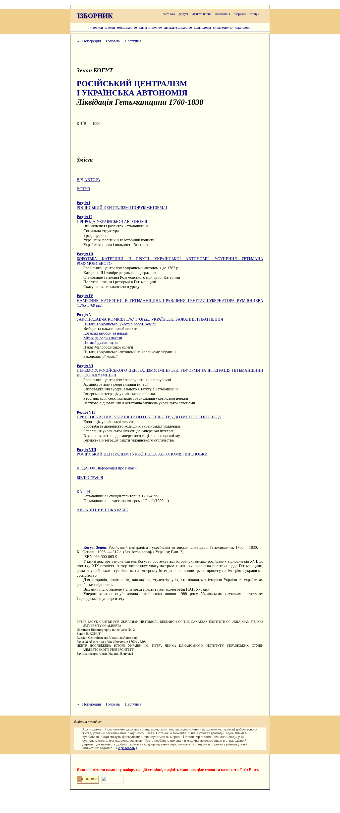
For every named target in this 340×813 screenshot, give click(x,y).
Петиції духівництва (100, 342)
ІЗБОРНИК (95, 15)
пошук (254, 14)
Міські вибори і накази (102, 338)
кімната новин (202, 14)
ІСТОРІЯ (110, 28)
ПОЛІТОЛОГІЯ (202, 28)
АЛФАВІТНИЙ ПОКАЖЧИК (102, 510)
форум (183, 14)
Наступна (133, 41)
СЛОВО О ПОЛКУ (223, 28)
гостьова (169, 14)
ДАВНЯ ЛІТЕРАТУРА (150, 28)
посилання (222, 14)
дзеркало (240, 14)
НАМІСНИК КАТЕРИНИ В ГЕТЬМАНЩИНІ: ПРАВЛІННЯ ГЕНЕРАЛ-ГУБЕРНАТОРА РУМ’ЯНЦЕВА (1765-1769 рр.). (170, 300)
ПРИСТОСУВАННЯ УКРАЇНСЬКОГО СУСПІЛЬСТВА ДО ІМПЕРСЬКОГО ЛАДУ (149, 414)
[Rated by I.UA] (112, 782)
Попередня (91, 41)
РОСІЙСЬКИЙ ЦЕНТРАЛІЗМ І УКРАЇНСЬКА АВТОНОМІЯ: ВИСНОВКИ (142, 452)
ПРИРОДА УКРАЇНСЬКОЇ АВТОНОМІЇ (112, 219)
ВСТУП (83, 189)
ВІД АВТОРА (88, 180)
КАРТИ (83, 491)
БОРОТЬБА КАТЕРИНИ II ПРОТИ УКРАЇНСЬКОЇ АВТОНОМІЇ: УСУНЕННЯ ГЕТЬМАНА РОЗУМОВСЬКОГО (170, 258)
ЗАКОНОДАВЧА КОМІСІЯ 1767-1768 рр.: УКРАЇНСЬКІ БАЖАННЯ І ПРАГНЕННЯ (150, 316)
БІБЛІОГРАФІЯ (90, 477)
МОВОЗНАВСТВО (127, 28)
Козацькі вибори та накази (105, 333)
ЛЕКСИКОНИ (242, 28)
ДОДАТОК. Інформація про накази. (107, 468)
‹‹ (78, 41)
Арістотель (126, 748)
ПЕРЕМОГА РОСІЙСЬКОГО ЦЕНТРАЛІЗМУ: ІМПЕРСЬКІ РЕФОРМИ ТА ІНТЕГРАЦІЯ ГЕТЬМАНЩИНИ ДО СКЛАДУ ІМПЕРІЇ (170, 370)
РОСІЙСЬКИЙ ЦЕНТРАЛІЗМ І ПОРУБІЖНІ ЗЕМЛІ (122, 205)
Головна (113, 41)
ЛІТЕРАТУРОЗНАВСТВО (178, 28)
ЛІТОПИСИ (96, 28)
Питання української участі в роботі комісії (119, 324)
